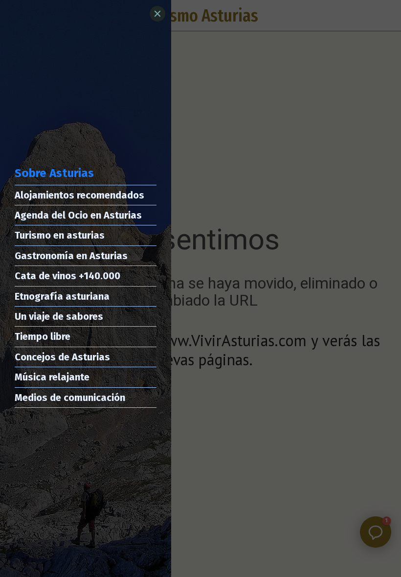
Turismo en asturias (60, 235)
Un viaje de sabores (59, 316)
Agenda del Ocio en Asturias (78, 215)
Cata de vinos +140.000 (67, 276)
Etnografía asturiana (62, 296)
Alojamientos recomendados (79, 195)
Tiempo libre (42, 336)
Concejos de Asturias (62, 357)
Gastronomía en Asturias (71, 256)
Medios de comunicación (70, 397)
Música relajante (52, 377)
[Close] (157, 14)
